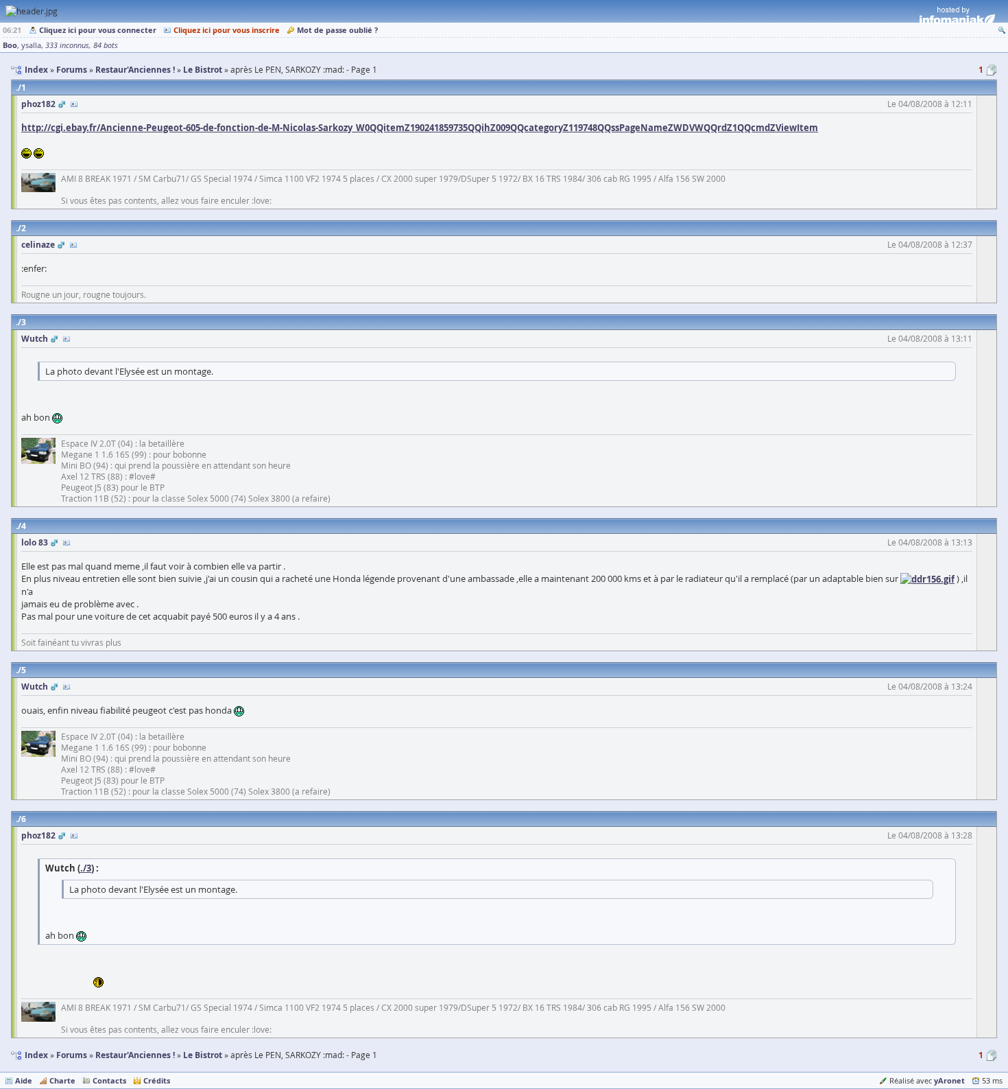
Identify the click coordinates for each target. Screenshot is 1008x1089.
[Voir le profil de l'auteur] (74, 104)
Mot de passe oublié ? (337, 30)
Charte (62, 1080)
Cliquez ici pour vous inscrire (226, 30)
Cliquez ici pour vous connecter (97, 30)
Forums (71, 1055)
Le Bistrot (202, 1055)
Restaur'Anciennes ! (135, 1055)
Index (36, 1055)
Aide (23, 1080)
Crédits (156, 1080)
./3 (85, 868)
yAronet (949, 1080)
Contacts (109, 1080)
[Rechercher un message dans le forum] (1001, 30)
